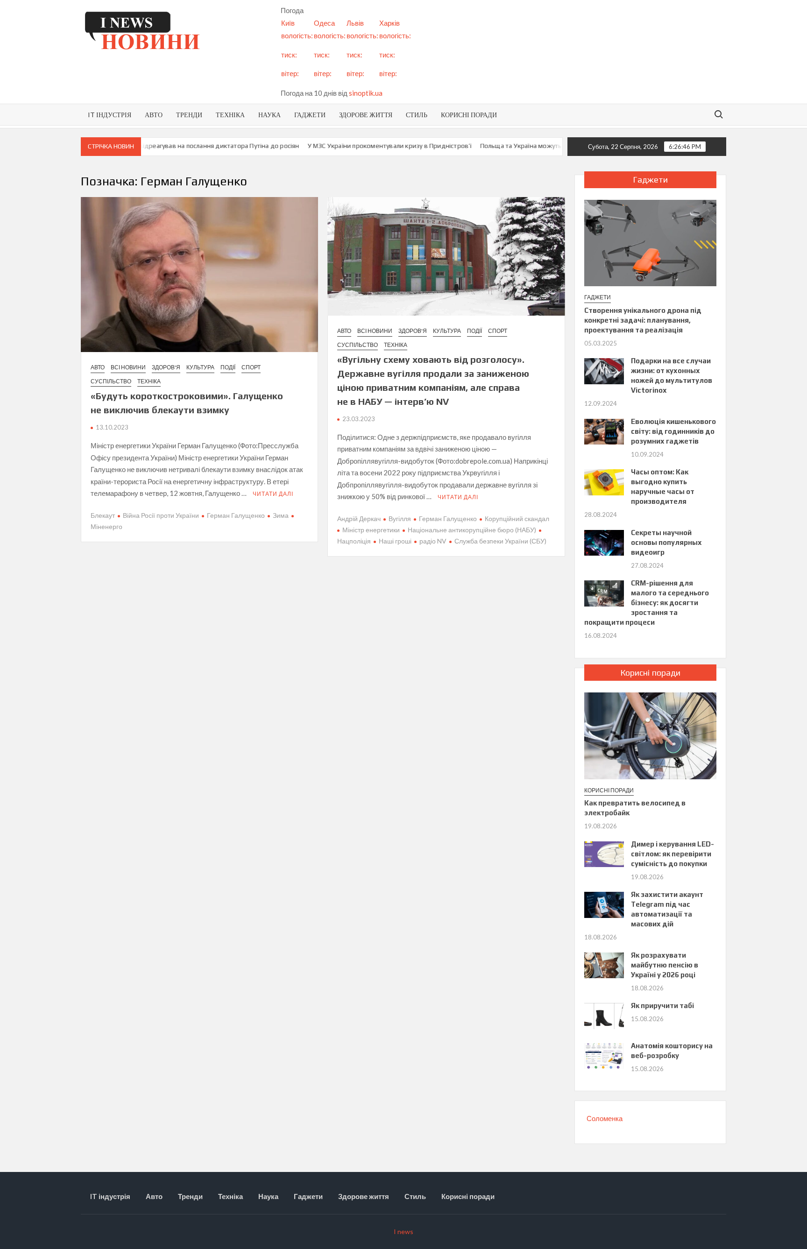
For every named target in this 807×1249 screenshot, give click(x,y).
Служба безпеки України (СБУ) (500, 541)
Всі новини (128, 367)
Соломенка (605, 1118)
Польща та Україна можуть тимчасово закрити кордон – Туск (548, 145)
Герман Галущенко (236, 515)
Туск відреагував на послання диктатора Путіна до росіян (186, 145)
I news (403, 1231)
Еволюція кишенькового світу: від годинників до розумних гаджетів (673, 431)
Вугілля (400, 518)
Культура (200, 367)
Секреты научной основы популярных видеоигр (666, 542)
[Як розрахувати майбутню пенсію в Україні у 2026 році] (604, 964)
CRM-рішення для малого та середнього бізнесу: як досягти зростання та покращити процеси (646, 602)
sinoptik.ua (365, 93)
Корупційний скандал (517, 518)
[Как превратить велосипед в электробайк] (650, 735)
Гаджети (310, 115)
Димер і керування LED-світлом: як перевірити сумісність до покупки (672, 854)
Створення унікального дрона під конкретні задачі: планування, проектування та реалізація (642, 320)
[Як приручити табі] (604, 1015)
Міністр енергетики (371, 530)
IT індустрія (109, 115)
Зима (281, 515)
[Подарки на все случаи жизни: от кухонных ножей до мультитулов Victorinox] (604, 370)
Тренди (189, 115)
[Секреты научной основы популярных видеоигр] (604, 541)
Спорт (251, 367)
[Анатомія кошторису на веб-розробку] (604, 1055)
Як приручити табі (662, 1005)
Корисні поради (469, 115)
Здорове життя (365, 115)
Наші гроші (395, 541)
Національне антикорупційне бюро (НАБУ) (472, 530)
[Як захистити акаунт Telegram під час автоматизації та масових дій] (604, 904)
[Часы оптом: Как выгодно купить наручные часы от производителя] (604, 481)
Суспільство (111, 381)
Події (227, 367)
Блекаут (103, 515)
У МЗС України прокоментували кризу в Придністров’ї (364, 145)
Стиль (416, 115)
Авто (154, 115)
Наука (269, 115)
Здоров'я (166, 367)
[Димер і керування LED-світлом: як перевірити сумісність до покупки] (604, 853)
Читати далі (273, 493)
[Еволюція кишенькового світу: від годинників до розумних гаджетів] (604, 430)
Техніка (230, 115)
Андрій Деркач (359, 518)
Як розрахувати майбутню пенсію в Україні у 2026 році (664, 965)
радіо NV (432, 541)
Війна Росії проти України (161, 515)
